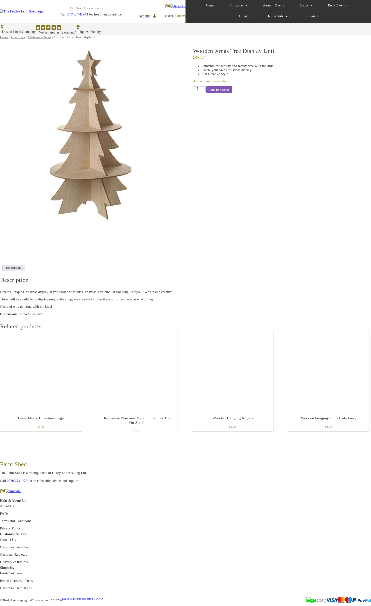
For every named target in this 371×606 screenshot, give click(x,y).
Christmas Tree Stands (16, 588)
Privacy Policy (10, 528)
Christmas (236, 5)
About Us (7, 506)
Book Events (337, 5)
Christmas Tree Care (14, 547)
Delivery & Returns (14, 562)
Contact (312, 16)
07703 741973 (77, 14)
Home (210, 5)
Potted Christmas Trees (16, 581)
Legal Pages (69, 598)
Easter (304, 5)
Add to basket (219, 89)
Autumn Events (274, 5)
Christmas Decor (39, 37)
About (242, 16)
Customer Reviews (13, 554)
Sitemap (82, 598)
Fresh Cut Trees (11, 573)
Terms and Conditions (15, 521)
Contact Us (8, 539)
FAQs (4, 513)
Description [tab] (13, 267)
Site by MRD (95, 598)
